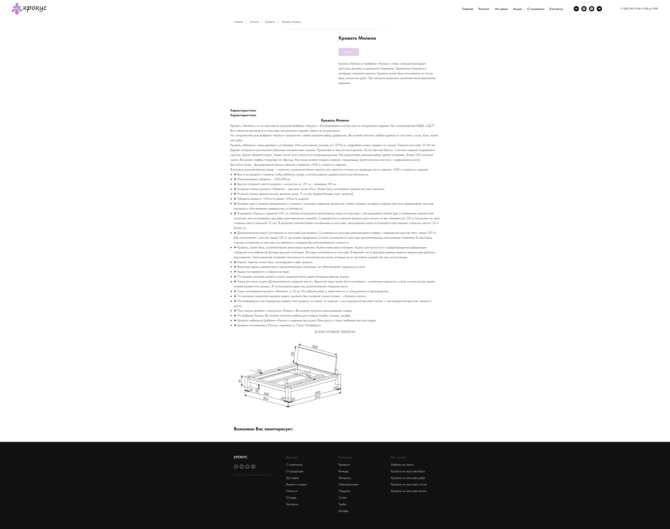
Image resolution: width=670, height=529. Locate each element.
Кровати (270, 21)
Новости (291, 491)
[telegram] (599, 8)
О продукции (294, 471)
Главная (467, 9)
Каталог (254, 21)
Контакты (556, 9)
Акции (517, 9)
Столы (342, 497)
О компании (294, 464)
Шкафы (343, 511)
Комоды (343, 471)
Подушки (344, 491)
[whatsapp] (591, 8)
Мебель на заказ (402, 464)
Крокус (292, 457)
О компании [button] (535, 9)
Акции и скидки (296, 484)
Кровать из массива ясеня (408, 491)
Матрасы (344, 478)
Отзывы (291, 497)
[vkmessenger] (236, 466)
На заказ (501, 9)
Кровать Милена (291, 21)
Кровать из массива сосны (409, 484)
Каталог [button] (484, 9)
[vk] (576, 8)
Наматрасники (348, 484)
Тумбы (342, 504)
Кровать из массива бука (408, 471)
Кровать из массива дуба (408, 478)
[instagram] (584, 8)
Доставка (292, 478)
